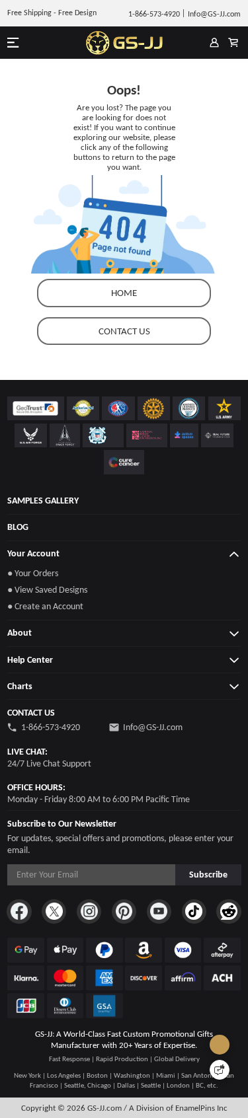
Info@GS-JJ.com (153, 727)
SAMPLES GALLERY (43, 500)
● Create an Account (45, 606)
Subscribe (208, 874)
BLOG (17, 527)
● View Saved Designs (47, 589)
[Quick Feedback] (219, 1070)
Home (124, 293)
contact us (124, 331)
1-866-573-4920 (50, 727)
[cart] (233, 42)
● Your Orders (32, 573)
